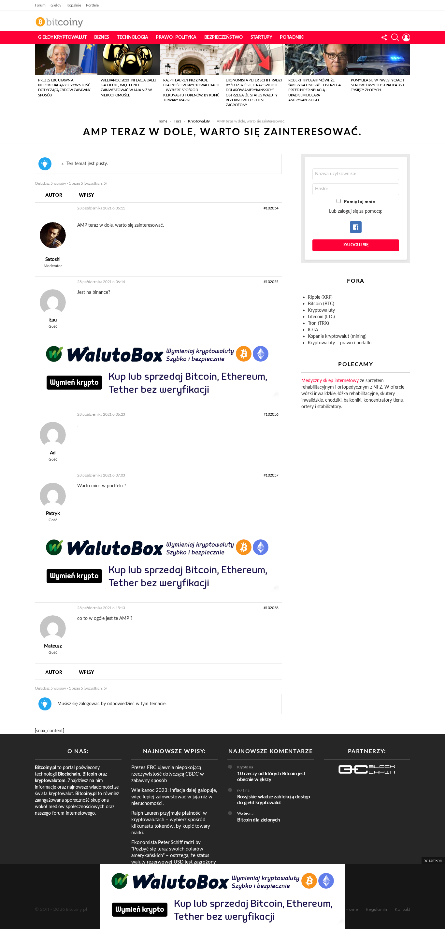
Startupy (261, 37)
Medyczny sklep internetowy (330, 381)
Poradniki (292, 37)
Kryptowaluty (321, 310)
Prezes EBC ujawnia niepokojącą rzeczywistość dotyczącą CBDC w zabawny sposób (167, 774)
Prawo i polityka (176, 37)
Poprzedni (38, 78)
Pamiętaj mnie (359, 202)
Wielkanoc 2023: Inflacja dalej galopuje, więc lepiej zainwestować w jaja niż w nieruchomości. (174, 797)
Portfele (92, 5)
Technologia (132, 37)
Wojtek (243, 813)
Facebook (356, 227)
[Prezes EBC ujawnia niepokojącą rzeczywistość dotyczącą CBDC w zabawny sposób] (66, 59)
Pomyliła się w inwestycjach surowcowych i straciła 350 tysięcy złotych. (377, 85)
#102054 (271, 208)
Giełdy (55, 5)
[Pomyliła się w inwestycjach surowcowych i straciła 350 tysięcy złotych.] (379, 59)
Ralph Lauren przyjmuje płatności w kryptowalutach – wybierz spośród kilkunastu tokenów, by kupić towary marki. (191, 90)
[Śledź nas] (384, 37)
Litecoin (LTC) (321, 317)
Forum (40, 5)
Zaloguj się (355, 245)
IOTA (313, 330)
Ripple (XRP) (320, 297)
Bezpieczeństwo (223, 37)
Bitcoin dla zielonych (258, 820)
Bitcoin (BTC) (321, 304)
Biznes (101, 37)
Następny (407, 78)
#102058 (271, 608)
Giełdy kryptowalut (62, 37)
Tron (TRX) (318, 323)
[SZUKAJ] (395, 37)
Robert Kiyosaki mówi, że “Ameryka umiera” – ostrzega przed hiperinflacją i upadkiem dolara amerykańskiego (314, 90)
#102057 (271, 475)
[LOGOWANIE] (406, 37)
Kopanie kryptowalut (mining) (337, 336)
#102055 (271, 282)
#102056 (271, 414)
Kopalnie (73, 5)
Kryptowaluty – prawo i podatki (339, 343)
